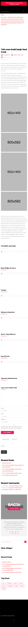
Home (2, 17)
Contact (2, 21)
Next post (14, 439)
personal (10, 586)
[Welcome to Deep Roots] (14, 302)
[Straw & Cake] (14, 142)
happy (15, 583)
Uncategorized (6, 55)
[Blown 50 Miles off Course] (14, 258)
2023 (3, 583)
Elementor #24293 (6, 463)
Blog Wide (9, 22)
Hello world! (18, 489)
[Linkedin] (5, 624)
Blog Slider (14, 22)
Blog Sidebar (4, 22)
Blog (23, 21)
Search (2, 446)
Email (2, 413)
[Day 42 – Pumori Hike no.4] (14, 324)
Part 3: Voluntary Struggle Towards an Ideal (11, 473)
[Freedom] (14, 280)
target (3, 588)
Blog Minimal (4, 24)
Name (2, 408)
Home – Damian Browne (9, 17)
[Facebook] (12, 624)
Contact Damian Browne (16, 21)
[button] (14, 4)
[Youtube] (15, 624)
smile (16, 586)
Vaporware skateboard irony (16, 485)
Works (21, 19)
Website (3, 419)
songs (22, 55)
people (3, 586)
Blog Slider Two (20, 22)
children (15, 55)
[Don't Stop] (14, 113)
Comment (3, 389)
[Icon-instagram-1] (1, 624)
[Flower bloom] (14, 172)
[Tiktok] (8, 624)
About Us (18, 19)
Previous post (5, 439)
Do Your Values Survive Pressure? (9, 475)
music (19, 55)
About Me (13, 19)
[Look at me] (14, 201)
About (9, 19)
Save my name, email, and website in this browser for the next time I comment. (11, 427)
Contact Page (8, 21)
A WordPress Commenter (8, 489)
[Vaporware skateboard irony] (14, 369)
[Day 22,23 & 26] (14, 346)
